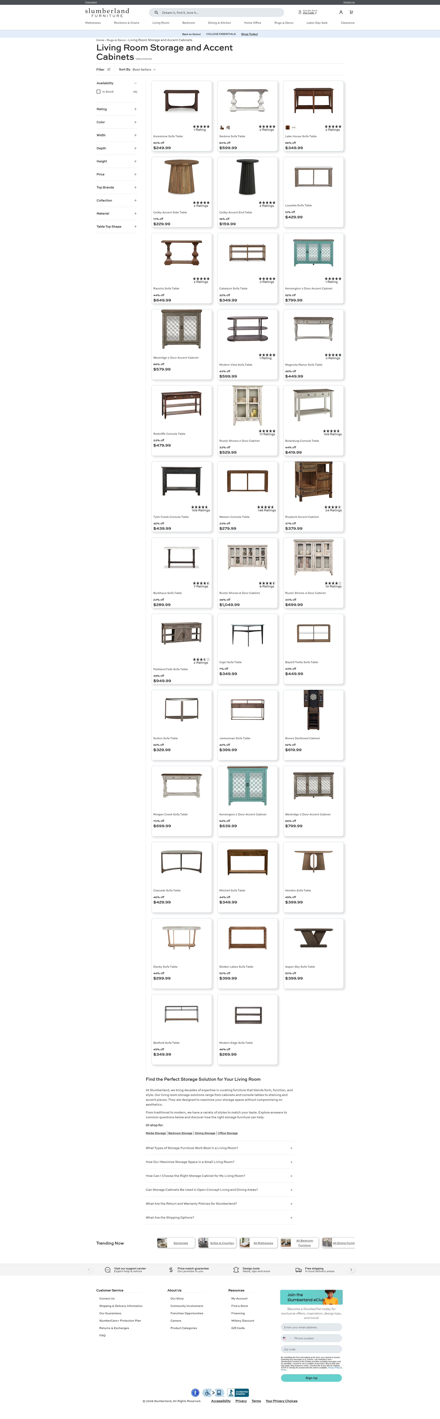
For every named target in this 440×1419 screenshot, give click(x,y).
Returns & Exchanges (114, 1328)
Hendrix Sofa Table (298, 890)
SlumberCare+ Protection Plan (120, 1320)
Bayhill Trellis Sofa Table (301, 662)
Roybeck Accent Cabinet (302, 517)
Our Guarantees (110, 1313)
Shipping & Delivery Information (120, 1306)
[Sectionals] (162, 1243)
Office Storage (228, 1133)
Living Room (160, 22)
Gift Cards (238, 1328)
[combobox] (216, 12)
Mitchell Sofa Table (232, 890)
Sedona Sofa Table (232, 136)
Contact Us (107, 1298)
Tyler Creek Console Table (171, 517)
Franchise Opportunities (186, 1313)
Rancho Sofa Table (166, 288)
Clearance (348, 22)
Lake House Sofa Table (301, 136)
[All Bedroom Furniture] (286, 1243)
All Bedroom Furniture (304, 1242)
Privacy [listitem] (241, 1401)
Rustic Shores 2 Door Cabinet (239, 441)
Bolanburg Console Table (302, 441)
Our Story (177, 1298)
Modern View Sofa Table (235, 365)
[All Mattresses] (245, 1243)
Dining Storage (205, 1133)
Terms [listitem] (256, 1401)
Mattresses (93, 22)
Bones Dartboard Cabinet (302, 738)
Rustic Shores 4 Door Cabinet (305, 593)
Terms (283, 1370)
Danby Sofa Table (165, 966)
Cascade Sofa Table (167, 890)
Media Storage (156, 1133)
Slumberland (162, 1401)
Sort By (124, 69)
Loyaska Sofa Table (298, 205)
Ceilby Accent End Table (235, 212)
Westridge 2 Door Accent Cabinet (176, 357)
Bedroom (188, 22)
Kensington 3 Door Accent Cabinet (308, 288)
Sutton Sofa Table (165, 738)
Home (100, 40)
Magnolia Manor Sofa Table (303, 365)
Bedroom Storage (180, 1133)
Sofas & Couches (222, 1243)
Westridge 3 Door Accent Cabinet (308, 814)
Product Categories (183, 1328)
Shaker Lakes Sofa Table (236, 966)
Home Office (252, 22)
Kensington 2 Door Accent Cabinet (242, 814)
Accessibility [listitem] (221, 1401)
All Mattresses (263, 1243)
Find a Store (239, 1306)
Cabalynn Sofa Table (233, 288)
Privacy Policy (334, 1368)
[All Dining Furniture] (327, 1243)
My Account (239, 1298)
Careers (175, 1320)
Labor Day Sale (317, 22)
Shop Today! (249, 34)
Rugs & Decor (284, 22)
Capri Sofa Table (230, 662)
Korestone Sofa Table (168, 136)
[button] (351, 12)
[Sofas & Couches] (203, 1243)
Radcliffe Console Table (169, 434)
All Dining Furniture (346, 1243)
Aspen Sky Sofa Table (300, 966)
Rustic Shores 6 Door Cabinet (239, 593)
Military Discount (242, 1320)
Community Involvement (186, 1306)
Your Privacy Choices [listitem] (282, 1401)
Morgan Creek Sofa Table (170, 814)
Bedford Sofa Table (166, 1043)
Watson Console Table (234, 517)
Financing (238, 1313)
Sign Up (311, 1378)
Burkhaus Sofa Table (167, 593)
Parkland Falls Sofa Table (170, 669)
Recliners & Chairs (126, 22)
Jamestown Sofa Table (234, 738)
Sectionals (181, 1243)
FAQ (102, 1335)
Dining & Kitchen (219, 22)
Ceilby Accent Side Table (170, 212)
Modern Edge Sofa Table (236, 1043)
